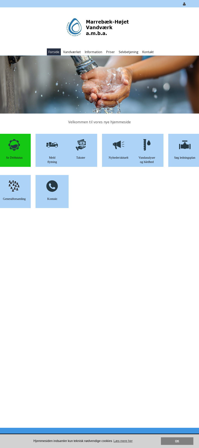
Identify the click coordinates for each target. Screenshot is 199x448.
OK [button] (177, 441)
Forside (53, 52)
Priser (110, 52)
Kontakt (148, 52)
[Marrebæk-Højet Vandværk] (98, 27)
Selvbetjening (128, 52)
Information (93, 52)
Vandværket (72, 52)
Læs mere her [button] (123, 441)
